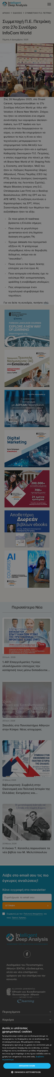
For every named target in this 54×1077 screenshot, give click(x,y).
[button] (27, 1072)
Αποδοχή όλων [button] (27, 1066)
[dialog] (27, 538)
